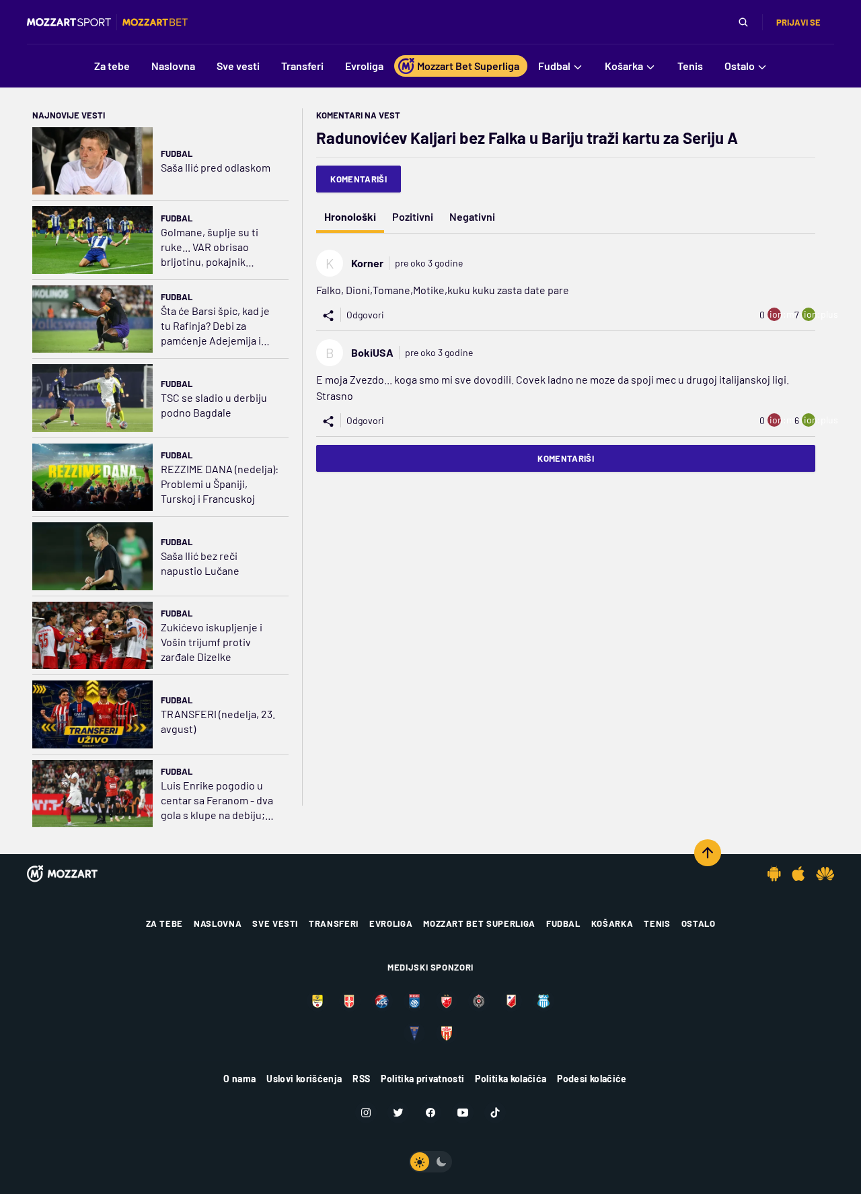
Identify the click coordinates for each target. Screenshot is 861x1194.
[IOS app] (798, 873)
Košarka (612, 923)
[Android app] (774, 874)
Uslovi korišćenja (304, 1078)
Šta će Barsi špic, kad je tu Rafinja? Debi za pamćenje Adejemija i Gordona (215, 326)
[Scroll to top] (707, 852)
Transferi (334, 923)
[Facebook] (430, 1112)
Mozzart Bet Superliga (479, 923)
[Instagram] (366, 1112)
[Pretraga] (743, 22)
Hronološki (350, 216)
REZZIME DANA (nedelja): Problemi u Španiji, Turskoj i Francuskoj (219, 483)
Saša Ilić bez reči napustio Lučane (200, 563)
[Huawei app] (825, 873)
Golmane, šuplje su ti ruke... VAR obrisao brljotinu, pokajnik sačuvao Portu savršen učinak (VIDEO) (214, 247)
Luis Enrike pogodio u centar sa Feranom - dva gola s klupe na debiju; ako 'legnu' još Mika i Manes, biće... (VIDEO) (217, 800)
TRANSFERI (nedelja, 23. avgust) (218, 721)
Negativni (472, 216)
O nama (239, 1078)
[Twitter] (398, 1112)
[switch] (430, 1161)
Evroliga (390, 923)
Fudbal (176, 153)
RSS (361, 1078)
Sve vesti (275, 923)
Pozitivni (412, 216)
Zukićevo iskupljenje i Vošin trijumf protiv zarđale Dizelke (211, 642)
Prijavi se (798, 22)
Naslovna (217, 923)
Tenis (657, 923)
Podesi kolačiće (591, 1078)
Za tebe (165, 923)
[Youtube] (463, 1112)
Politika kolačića (510, 1078)
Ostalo (698, 923)
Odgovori (365, 314)
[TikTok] (495, 1112)
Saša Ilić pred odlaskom (215, 167)
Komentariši (358, 179)
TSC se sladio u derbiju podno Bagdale (214, 405)
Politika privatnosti (422, 1078)
